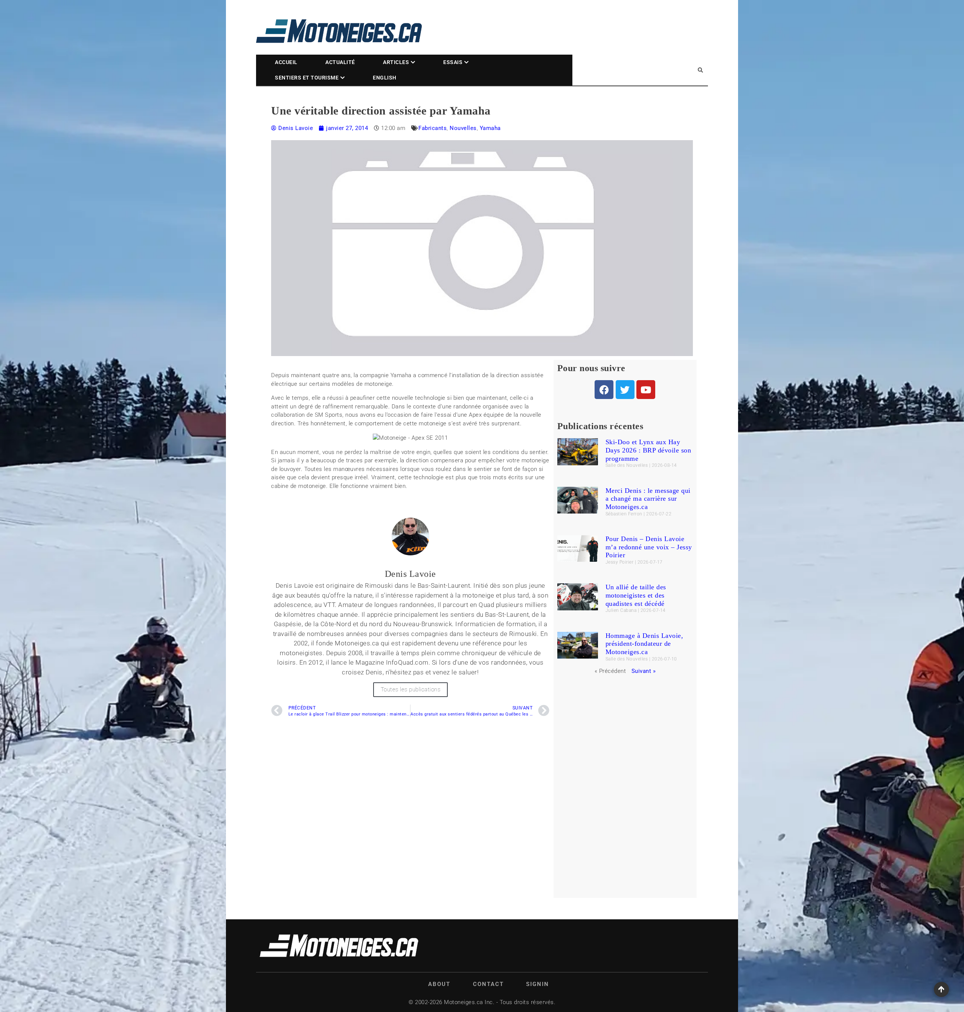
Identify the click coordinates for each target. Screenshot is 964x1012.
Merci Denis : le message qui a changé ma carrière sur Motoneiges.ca (648, 499)
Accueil (286, 62)
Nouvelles (463, 128)
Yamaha (490, 128)
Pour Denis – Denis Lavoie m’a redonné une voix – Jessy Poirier (649, 547)
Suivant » (643, 671)
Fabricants (432, 128)
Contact (488, 984)
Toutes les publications (411, 689)
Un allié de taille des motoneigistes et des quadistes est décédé (636, 595)
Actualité (340, 62)
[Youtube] (645, 389)
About (439, 984)
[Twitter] (625, 389)
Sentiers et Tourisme (307, 78)
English (385, 78)
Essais (452, 62)
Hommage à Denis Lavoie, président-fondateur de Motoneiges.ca (644, 644)
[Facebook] (604, 389)
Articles (396, 62)
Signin (537, 984)
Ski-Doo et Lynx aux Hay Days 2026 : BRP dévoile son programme (648, 450)
